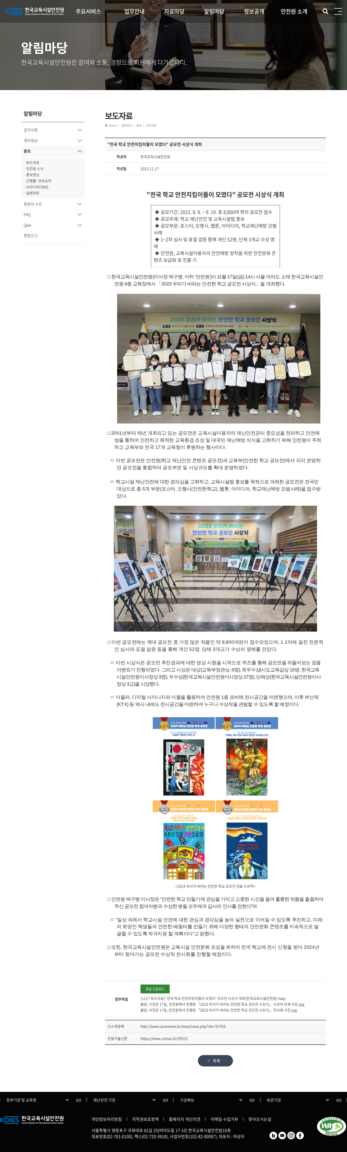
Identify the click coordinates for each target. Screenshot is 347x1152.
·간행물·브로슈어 (37, 180)
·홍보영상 (31, 174)
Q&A (27, 225)
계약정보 (31, 140)
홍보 (27, 151)
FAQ (27, 214)
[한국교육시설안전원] (34, 11)
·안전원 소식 (33, 168)
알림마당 (214, 11)
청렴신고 (31, 235)
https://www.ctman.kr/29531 (164, 1038)
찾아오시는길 (259, 1119)
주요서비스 (88, 11)
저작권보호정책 (145, 1119)
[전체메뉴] (338, 11)
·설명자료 (31, 192)
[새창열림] (273, 1135)
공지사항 (31, 130)
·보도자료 (31, 162)
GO (78, 1100)
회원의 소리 (33, 204)
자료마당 (174, 11)
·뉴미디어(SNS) (36, 186)
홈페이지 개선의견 (184, 1119)
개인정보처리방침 (106, 1119)
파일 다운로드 (155, 989)
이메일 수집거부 (224, 1119)
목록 (216, 1061)
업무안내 (134, 11)
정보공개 (254, 11)
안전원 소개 (294, 11)
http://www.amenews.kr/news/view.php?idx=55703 (183, 1026)
